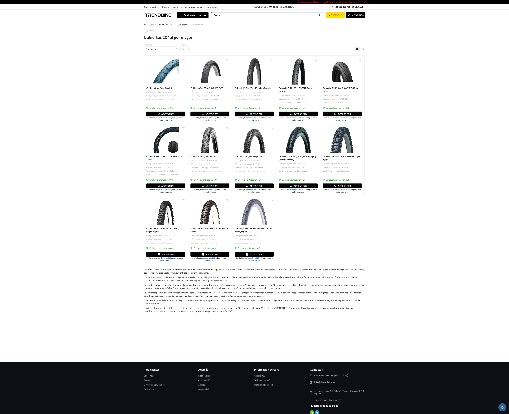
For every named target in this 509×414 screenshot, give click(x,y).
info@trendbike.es (324, 382)
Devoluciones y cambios (192, 7)
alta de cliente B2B (164, 118)
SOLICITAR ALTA (356, 15)
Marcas (201, 384)
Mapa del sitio (204, 389)
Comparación (204, 380)
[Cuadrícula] (357, 49)
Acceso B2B (259, 375)
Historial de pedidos (263, 384)
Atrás (151, 30)
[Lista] (362, 49)
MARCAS (274, 7)
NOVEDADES (261, 7)
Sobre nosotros (151, 7)
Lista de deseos (205, 375)
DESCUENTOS (287, 7)
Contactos (212, 7)
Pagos (175, 7)
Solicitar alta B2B (262, 380)
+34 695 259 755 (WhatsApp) (348, 7)
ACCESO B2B (335, 15)
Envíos (165, 7)
